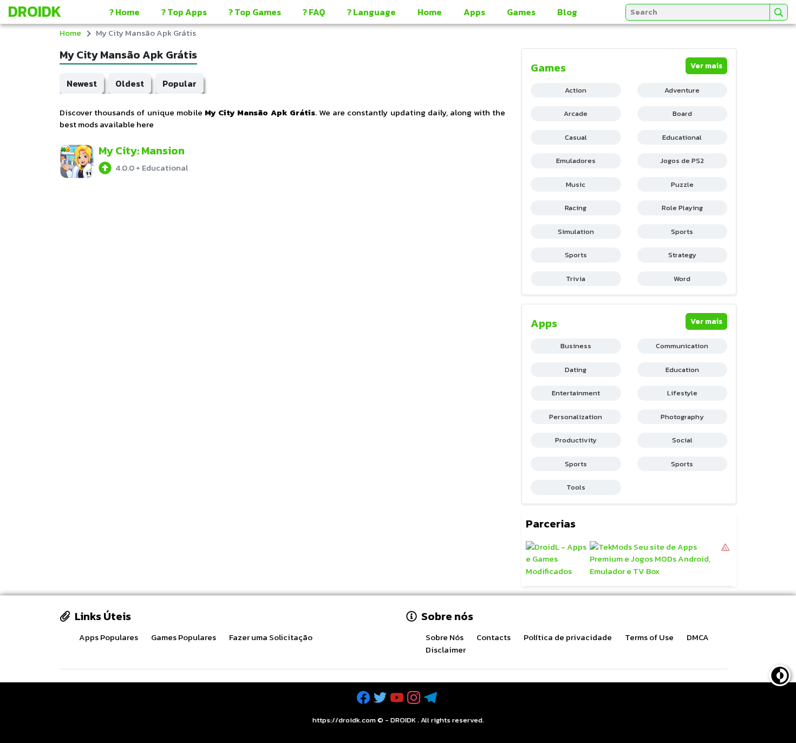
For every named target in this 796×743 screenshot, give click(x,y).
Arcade (576, 113)
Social (682, 440)
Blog (567, 11)
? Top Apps (184, 11)
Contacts (494, 637)
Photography (682, 417)
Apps (474, 11)
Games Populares (183, 637)
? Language (371, 11)
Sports (682, 231)
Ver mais (706, 65)
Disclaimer (446, 649)
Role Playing (682, 208)
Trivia (575, 278)
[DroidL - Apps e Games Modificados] (556, 559)
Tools (575, 487)
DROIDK (403, 720)
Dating (575, 369)
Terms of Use (649, 637)
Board (682, 113)
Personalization (575, 417)
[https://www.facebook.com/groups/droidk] (364, 698)
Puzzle (682, 184)
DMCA (698, 637)
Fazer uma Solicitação (270, 637)
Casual (576, 137)
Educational (682, 137)
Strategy (682, 255)
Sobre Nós (445, 637)
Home (429, 11)
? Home (124, 11)
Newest (82, 83)
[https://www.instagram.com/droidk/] (414, 698)
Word (682, 278)
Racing (575, 208)
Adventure (682, 90)
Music (575, 184)
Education (682, 369)
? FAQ (314, 11)
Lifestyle (682, 393)
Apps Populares (108, 637)
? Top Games (255, 11)
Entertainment (576, 393)
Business (575, 346)
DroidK (34, 11)
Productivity (576, 440)
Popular (179, 83)
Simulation (576, 231)
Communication (682, 346)
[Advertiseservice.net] (725, 559)
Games (521, 11)
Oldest (129, 83)
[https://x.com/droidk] (381, 698)
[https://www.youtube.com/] (398, 698)
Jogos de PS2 (682, 160)
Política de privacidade (568, 637)
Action (575, 90)
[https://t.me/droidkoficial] (431, 698)
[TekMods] (655, 559)
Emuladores (576, 160)
